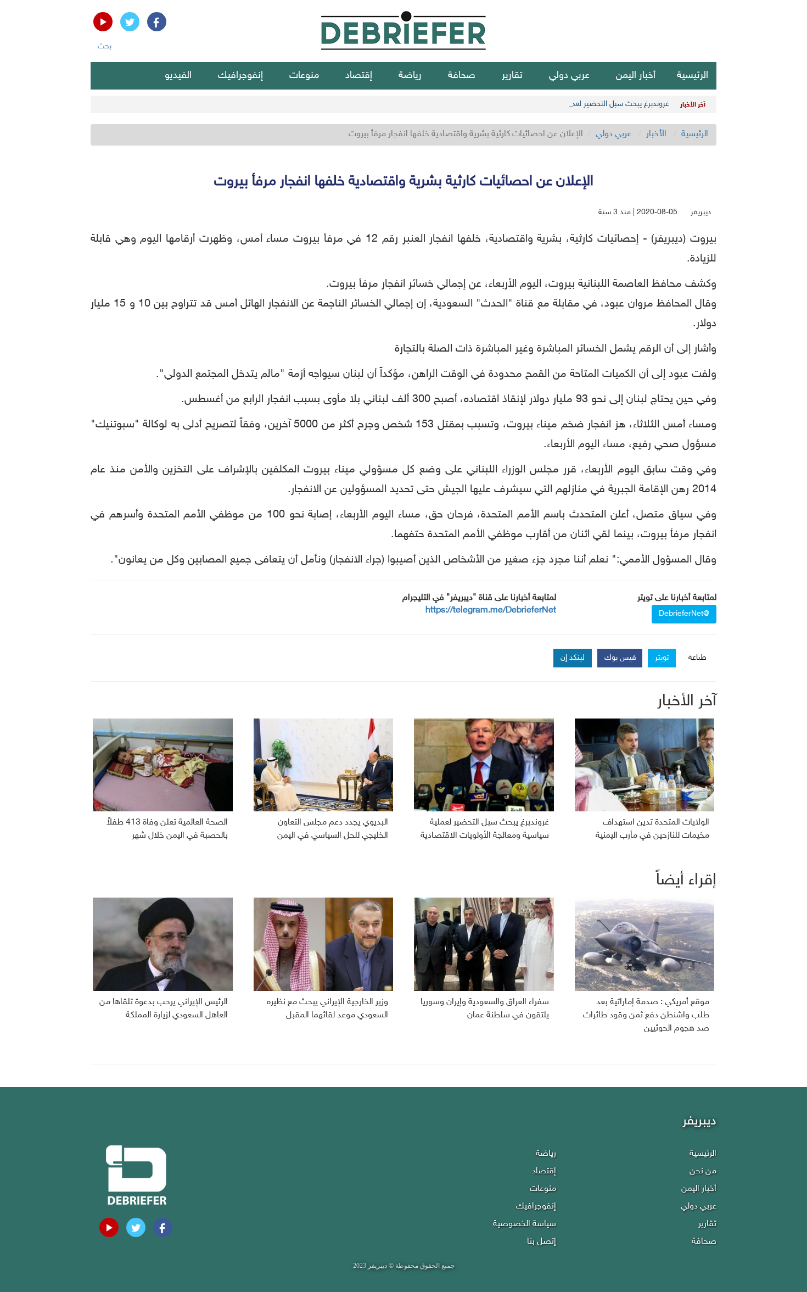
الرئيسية (692, 76)
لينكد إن (573, 657)
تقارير (512, 76)
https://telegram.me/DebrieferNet (490, 610)
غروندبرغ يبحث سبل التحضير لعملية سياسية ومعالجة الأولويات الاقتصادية (558, 104)
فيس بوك (620, 657)
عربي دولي (569, 76)
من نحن (703, 1171)
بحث (104, 46)
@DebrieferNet (684, 614)
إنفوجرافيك (240, 76)
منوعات (304, 76)
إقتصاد (358, 76)
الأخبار (656, 134)
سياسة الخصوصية (524, 1224)
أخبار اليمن (635, 76)
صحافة (461, 76)
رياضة (410, 76)
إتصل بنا (541, 1242)
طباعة (697, 657)
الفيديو (178, 76)
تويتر (662, 657)
